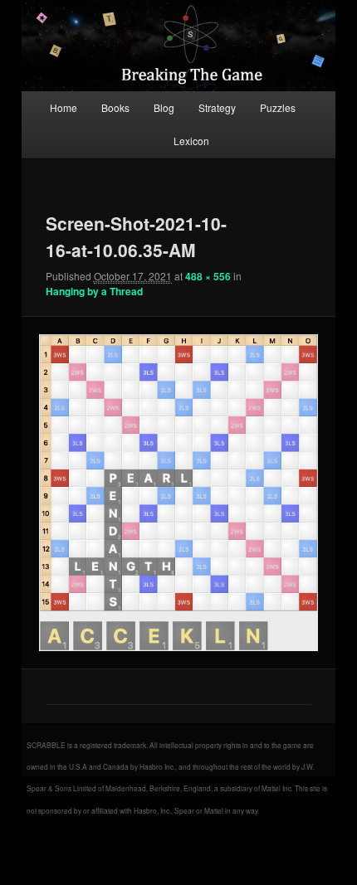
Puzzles (278, 107)
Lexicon (191, 141)
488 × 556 (208, 276)
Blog (164, 107)
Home (63, 107)
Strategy (217, 107)
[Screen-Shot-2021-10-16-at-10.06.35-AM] (178, 492)
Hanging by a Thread (94, 291)
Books (115, 107)
